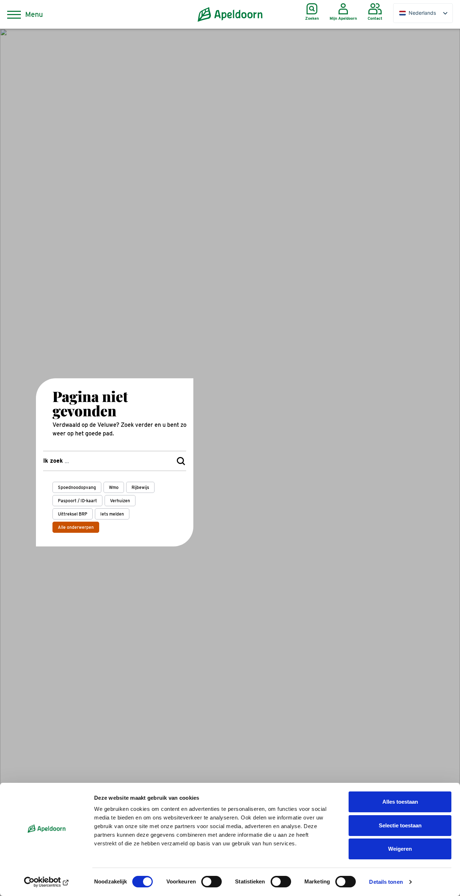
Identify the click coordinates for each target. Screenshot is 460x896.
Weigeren (400, 849)
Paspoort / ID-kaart (77, 500)
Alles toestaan (400, 802)
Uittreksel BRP (72, 514)
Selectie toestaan (400, 825)
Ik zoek (53, 460)
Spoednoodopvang (77, 487)
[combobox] (114, 461)
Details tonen (385, 882)
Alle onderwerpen (76, 527)
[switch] (211, 881)
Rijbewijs (140, 487)
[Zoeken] (181, 461)
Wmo (114, 487)
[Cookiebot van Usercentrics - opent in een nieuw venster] (46, 882)
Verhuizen (120, 500)
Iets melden (112, 514)
